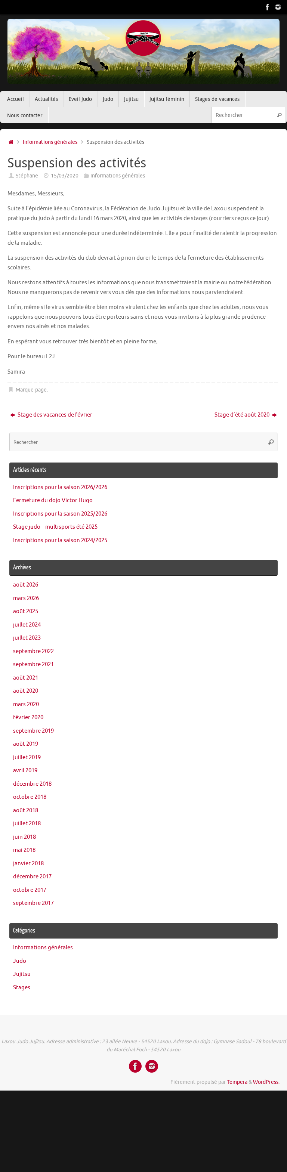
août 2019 (25, 744)
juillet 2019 (27, 757)
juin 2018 (24, 837)
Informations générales (50, 142)
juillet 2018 (27, 823)
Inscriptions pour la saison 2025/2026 (60, 513)
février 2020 (28, 717)
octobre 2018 (29, 797)
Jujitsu (22, 974)
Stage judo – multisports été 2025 (55, 527)
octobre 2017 (29, 890)
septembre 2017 (33, 903)
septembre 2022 (33, 651)
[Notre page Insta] (278, 7)
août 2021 (25, 677)
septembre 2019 (33, 731)
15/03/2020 (64, 176)
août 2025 (25, 611)
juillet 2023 (27, 637)
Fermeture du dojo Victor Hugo (53, 500)
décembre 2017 (32, 876)
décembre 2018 (32, 784)
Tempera (237, 1082)
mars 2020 (26, 704)
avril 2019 (25, 770)
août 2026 (25, 584)
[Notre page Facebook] (267, 7)
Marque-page (31, 390)
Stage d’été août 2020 (243, 414)
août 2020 (25, 691)
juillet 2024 (27, 624)
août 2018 (25, 810)
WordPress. (266, 1082)
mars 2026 (26, 598)
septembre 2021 (33, 664)
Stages (21, 987)
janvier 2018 (28, 863)
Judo (19, 961)
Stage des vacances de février (54, 414)
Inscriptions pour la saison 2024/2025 (60, 540)
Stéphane (27, 176)
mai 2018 (24, 850)
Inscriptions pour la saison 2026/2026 (60, 487)
